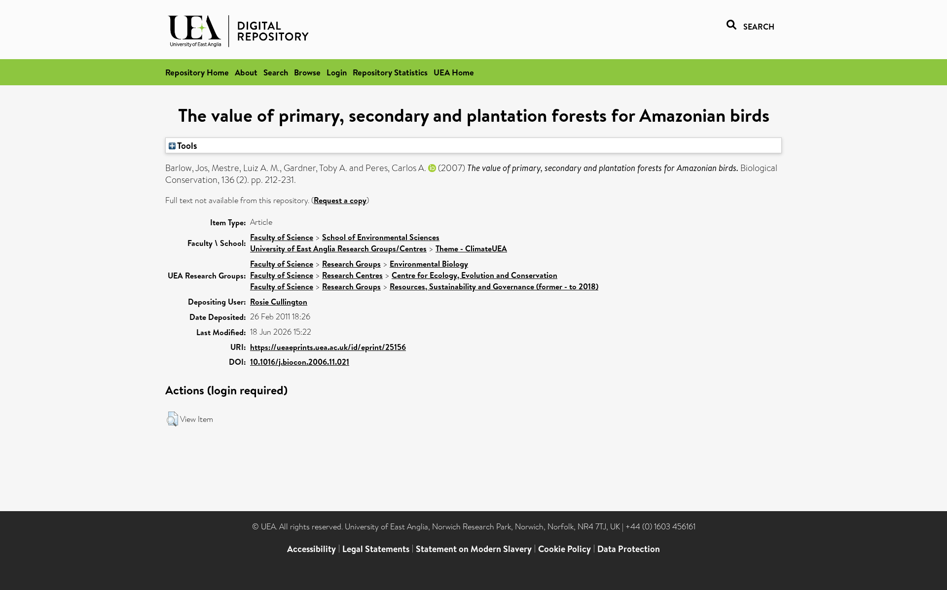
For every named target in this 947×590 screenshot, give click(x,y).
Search (275, 72)
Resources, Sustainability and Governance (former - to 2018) (494, 286)
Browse (307, 72)
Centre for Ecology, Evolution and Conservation (474, 275)
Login (337, 72)
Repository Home (197, 72)
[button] (172, 419)
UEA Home (454, 72)
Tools (186, 145)
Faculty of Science (281, 237)
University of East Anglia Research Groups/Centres (338, 248)
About (246, 72)
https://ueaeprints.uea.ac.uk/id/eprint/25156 (328, 347)
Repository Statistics (390, 72)
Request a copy (340, 200)
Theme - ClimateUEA (471, 248)
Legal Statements (375, 549)
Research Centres (352, 275)
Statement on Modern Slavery (474, 549)
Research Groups (351, 263)
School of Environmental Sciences (380, 237)
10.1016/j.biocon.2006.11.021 (299, 361)
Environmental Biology (429, 263)
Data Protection (628, 549)
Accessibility (311, 549)
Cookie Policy (564, 549)
